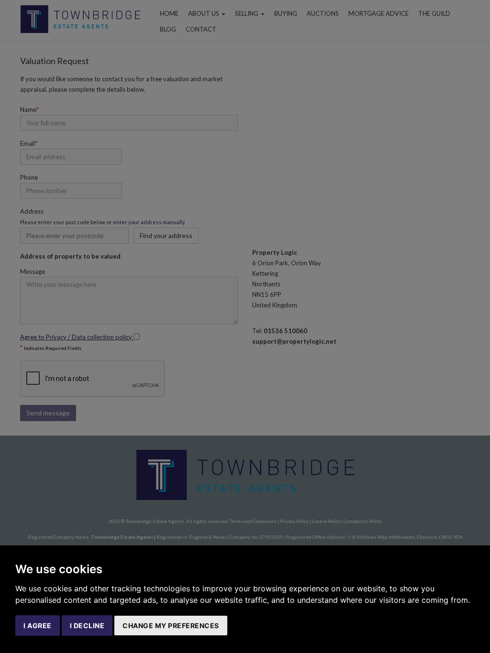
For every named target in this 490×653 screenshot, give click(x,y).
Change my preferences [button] (170, 625)
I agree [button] (37, 625)
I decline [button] (87, 625)
